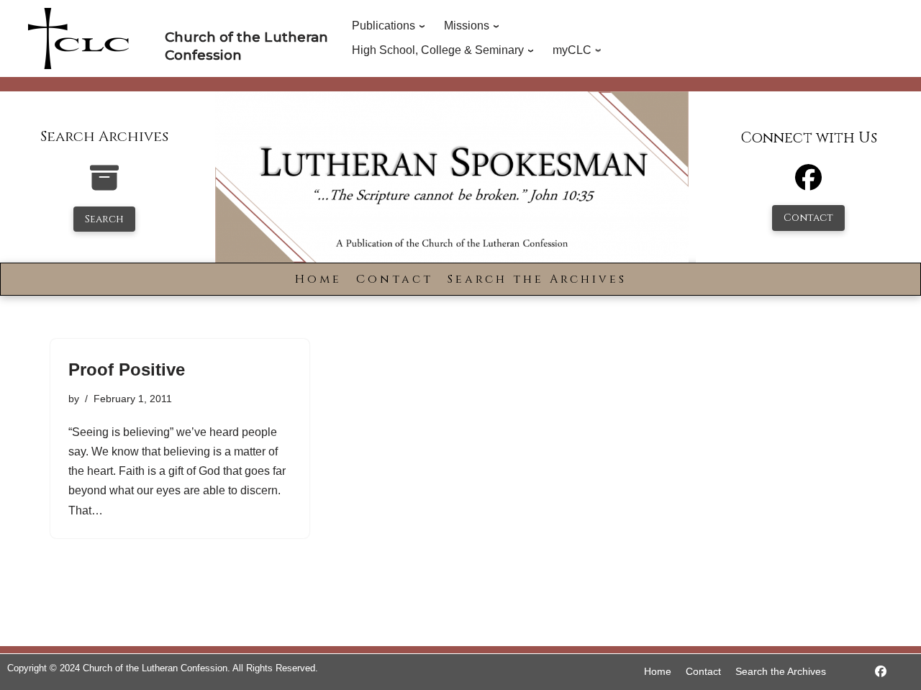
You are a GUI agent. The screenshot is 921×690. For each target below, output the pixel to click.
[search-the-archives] (104, 185)
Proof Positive (126, 369)
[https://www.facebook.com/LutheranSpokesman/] (880, 672)
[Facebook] (808, 184)
